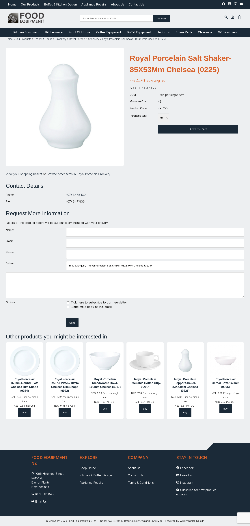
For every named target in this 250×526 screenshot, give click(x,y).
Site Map (157, 520)
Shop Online (88, 468)
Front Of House (79, 32)
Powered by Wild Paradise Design (184, 520)
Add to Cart (198, 129)
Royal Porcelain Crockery (84, 39)
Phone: (10, 194)
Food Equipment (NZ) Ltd (82, 520)
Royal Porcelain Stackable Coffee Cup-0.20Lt (145, 383)
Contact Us (136, 4)
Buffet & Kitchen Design (60, 4)
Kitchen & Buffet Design (96, 475)
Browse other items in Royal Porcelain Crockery (78, 174)
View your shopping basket (24, 174)
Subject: (11, 263)
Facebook (187, 468)
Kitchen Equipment (26, 32)
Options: (11, 302)
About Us (117, 4)
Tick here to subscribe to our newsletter (98, 302)
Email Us (41, 501)
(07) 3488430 (76, 195)
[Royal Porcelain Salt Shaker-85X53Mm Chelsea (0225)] (65, 160)
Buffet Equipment (139, 32)
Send (72, 322)
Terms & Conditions (141, 482)
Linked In (186, 475)
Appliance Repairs (94, 4)
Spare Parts (184, 32)
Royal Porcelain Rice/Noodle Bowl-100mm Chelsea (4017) (105, 383)
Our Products (30, 4)
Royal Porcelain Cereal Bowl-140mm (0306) (225, 383)
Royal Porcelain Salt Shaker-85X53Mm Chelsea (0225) (134, 39)
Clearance (205, 32)
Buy (25, 412)
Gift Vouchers (227, 32)
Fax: (8, 201)
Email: (9, 240)
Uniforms (163, 32)
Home (12, 4)
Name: (10, 229)
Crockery (60, 39)
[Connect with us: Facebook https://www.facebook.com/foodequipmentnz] (223, 5)
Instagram (186, 482)
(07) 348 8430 (45, 494)
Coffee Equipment (108, 32)
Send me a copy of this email (91, 307)
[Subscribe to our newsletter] (241, 5)
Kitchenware (54, 32)
